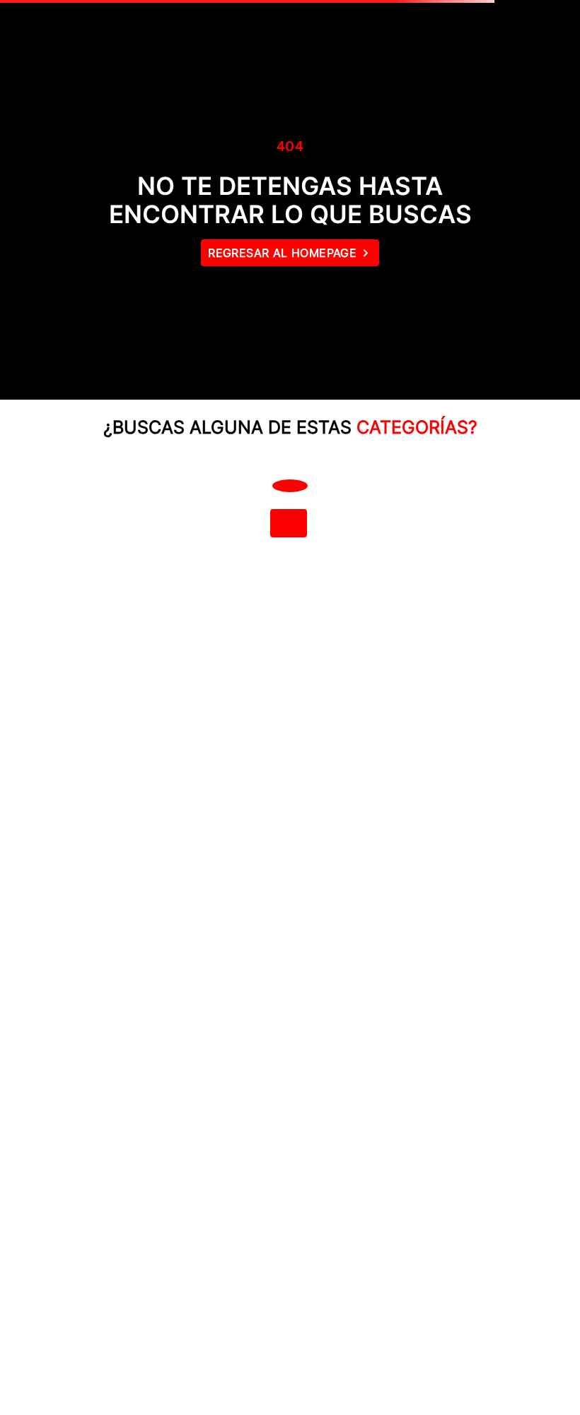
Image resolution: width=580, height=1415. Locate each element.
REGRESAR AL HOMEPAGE (282, 253)
